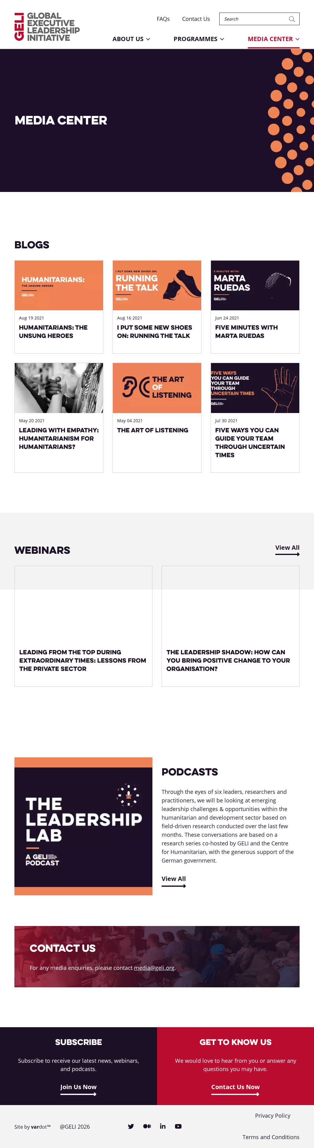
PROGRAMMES (195, 39)
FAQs (163, 18)
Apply (293, 19)
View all (174, 878)
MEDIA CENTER (270, 39)
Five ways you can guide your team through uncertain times (250, 442)
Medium (147, 1126)
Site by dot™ (32, 1126)
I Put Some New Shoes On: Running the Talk (154, 331)
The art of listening (152, 430)
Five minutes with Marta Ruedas (246, 331)
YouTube (178, 1126)
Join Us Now (78, 1087)
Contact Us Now (235, 1087)
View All (287, 547)
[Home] (47, 27)
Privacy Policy (272, 1115)
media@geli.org (154, 967)
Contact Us (196, 18)
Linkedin (163, 1126)
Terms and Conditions (271, 1137)
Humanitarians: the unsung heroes (53, 331)
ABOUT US (128, 39)
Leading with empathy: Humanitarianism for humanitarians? (59, 438)
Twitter (131, 1126)
